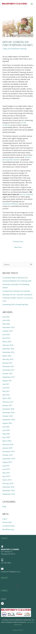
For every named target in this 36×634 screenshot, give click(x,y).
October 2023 (7, 331)
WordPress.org (8, 529)
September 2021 (8, 377)
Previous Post (18, 241)
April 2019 (6, 476)
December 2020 (8, 409)
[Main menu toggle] (31, 4)
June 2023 (6, 334)
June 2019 (6, 469)
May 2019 (6, 473)
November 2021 (8, 370)
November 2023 (8, 327)
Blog (5, 49)
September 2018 (8, 494)
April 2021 (6, 395)
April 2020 (6, 437)
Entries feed (7, 522)
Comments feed (8, 526)
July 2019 (5, 466)
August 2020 (7, 423)
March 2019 (6, 480)
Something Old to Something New (15, 304)
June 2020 (6, 430)
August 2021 (7, 381)
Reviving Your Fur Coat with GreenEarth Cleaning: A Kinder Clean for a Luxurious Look (17, 298)
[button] (18, 586)
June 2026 (6, 320)
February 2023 (7, 345)
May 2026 (6, 324)
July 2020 (5, 427)
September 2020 (8, 420)
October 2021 (7, 373)
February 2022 (7, 359)
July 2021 (5, 384)
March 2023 (6, 342)
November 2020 (8, 412)
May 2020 (6, 434)
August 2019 (7, 462)
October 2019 (7, 455)
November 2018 (8, 490)
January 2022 (7, 363)
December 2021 (8, 366)
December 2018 (8, 487)
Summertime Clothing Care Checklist (16, 291)
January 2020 (7, 448)
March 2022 (6, 356)
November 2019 (8, 451)
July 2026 (5, 317)
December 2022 (8, 349)
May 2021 (6, 391)
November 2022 (8, 352)
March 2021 (6, 398)
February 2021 (7, 402)
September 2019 (8, 459)
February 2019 (7, 483)
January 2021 (7, 405)
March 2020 (6, 441)
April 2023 (6, 338)
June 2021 (6, 388)
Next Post (18, 247)
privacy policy (18, 630)
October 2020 (7, 416)
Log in (4, 519)
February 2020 (7, 444)
